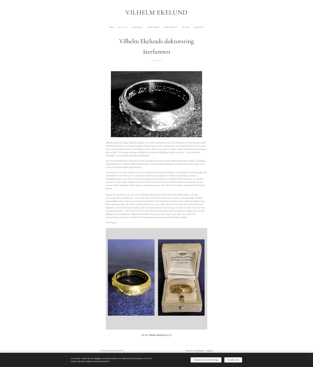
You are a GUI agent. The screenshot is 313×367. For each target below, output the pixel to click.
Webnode (200, 351)
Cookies (209, 351)
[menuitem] (112, 27)
